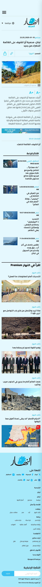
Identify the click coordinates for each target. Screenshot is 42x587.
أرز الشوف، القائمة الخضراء (28, 144)
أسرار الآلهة (20, 500)
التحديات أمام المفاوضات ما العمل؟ (24, 276)
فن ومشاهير (36, 541)
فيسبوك (28, 475)
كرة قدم (37, 520)
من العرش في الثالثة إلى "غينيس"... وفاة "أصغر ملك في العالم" (32, 198)
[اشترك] (21, 130)
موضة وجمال (24, 541)
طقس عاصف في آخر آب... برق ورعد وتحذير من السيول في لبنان (30, 249)
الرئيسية (37, 487)
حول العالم (25, 545)
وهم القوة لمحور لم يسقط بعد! (26, 347)
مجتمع (37, 37)
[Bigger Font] (31, 92)
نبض (35, 480)
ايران (38, 492)
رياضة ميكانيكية (35, 524)
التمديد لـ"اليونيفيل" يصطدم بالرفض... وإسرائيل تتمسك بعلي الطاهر (31, 224)
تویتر (36, 475)
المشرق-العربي (32, 161)
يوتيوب (18, 475)
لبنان (37, 212)
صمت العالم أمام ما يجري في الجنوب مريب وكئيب (21, 383)
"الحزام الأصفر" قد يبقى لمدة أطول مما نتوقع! (22, 420)
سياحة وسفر (36, 545)
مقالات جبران (13, 512)
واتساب (20, 480)
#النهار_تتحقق (35, 550)
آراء (29, 512)
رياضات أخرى (36, 528)
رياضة (38, 517)
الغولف (13, 524)
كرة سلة (28, 520)
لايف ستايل (36, 538)
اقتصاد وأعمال (35, 504)
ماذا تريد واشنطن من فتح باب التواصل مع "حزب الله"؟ (21, 312)
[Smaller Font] (37, 92)
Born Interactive (24, 582)
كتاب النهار (36, 272)
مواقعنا (8, 23)
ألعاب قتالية (23, 524)
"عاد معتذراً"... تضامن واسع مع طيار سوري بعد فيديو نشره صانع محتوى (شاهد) (31, 173)
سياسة (38, 500)
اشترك (8, 573)
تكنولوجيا (36, 533)
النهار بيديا (36, 554)
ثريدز (28, 480)
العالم (36, 186)
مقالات (37, 509)
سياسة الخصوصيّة (34, 559)
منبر (23, 512)
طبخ (14, 541)
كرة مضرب (18, 520)
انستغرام (8, 475)
